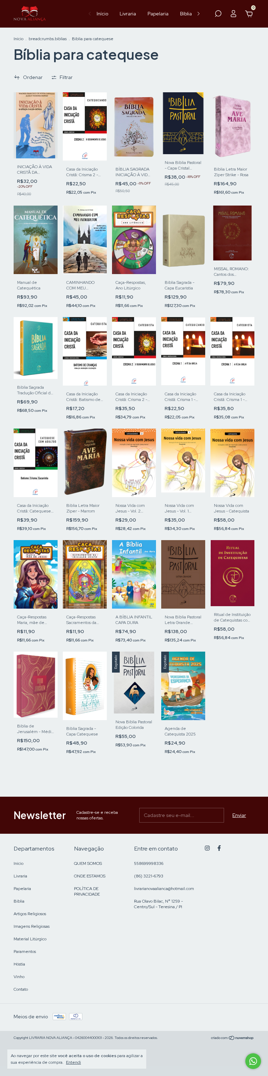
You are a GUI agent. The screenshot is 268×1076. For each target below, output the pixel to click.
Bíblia (186, 13)
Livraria (128, 13)
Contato (21, 989)
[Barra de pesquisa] (218, 14)
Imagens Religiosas (32, 926)
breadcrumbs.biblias (48, 39)
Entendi (73, 1062)
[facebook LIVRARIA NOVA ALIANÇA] (219, 848)
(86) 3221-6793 (148, 876)
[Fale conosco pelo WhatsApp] (253, 1061)
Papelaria (158, 13)
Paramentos (25, 951)
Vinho (19, 977)
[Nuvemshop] (232, 1038)
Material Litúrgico (30, 939)
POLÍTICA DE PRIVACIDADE (87, 891)
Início (102, 13)
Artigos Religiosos (30, 914)
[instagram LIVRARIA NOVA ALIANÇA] (207, 848)
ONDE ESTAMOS (89, 876)
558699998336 (148, 863)
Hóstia (19, 964)
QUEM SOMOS (88, 863)
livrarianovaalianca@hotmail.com (164, 888)
